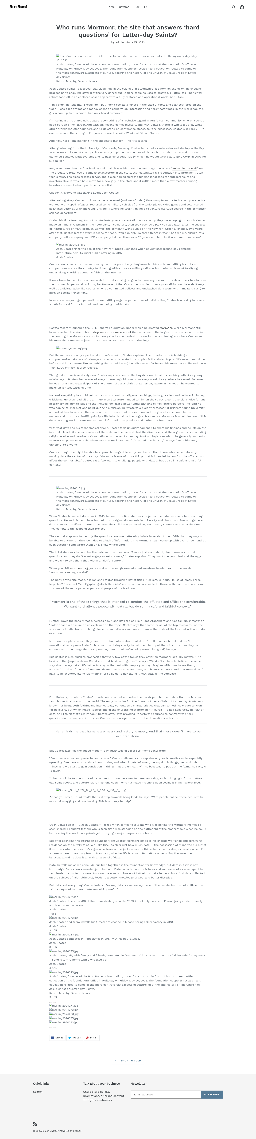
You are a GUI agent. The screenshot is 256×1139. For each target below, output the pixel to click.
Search (37, 1091)
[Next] (54, 1002)
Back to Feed (130, 1060)
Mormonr (166, 328)
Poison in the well (184, 168)
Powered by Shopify (70, 1131)
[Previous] (50, 1002)
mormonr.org (79, 568)
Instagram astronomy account (110, 332)
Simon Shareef (50, 1131)
